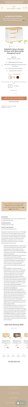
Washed (14, 77)
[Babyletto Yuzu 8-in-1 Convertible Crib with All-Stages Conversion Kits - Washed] (4, 347)
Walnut (17, 77)
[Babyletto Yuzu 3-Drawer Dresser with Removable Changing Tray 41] (2, 197)
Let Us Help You (13, 393)
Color (14, 74)
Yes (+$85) (16, 86)
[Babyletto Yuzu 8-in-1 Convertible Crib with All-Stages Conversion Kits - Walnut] (7, 347)
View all (14, 328)
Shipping (9, 58)
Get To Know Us (13, 388)
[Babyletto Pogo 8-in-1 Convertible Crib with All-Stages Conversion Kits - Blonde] (26, 347)
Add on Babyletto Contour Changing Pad (14, 83)
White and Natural (10, 77)
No (10, 86)
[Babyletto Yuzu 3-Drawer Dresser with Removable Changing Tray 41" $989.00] (5, 153)
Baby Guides (14, 397)
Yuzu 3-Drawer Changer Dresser (9, 229)
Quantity (14, 90)
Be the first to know (13, 402)
